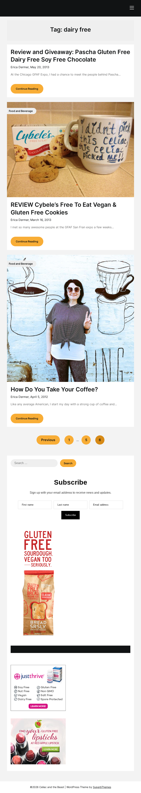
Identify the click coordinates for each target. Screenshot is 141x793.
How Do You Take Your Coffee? (54, 389)
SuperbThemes (102, 787)
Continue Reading (27, 88)
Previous (48, 440)
